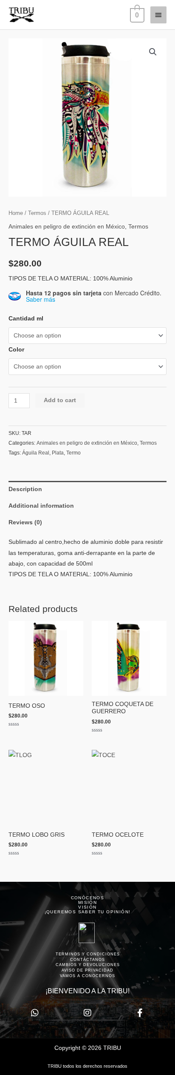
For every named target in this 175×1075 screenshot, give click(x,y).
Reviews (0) (25, 522)
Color (16, 349)
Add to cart (60, 400)
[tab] (87, 489)
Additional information (41, 506)
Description (25, 489)
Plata (58, 453)
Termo (73, 453)
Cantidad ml (25, 318)
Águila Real (35, 453)
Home (15, 213)
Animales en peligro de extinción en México (66, 226)
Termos (37, 213)
